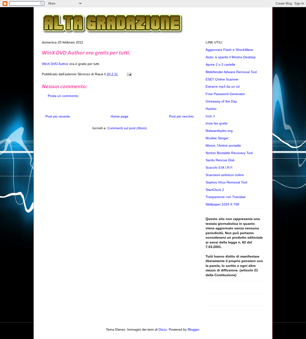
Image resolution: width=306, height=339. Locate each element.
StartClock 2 (215, 190)
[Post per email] (128, 74)
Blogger (193, 329)
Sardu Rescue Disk (220, 160)
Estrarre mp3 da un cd (223, 86)
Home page (119, 116)
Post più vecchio (181, 116)
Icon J (210, 116)
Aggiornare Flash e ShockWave (229, 50)
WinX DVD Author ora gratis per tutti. (86, 53)
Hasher (211, 109)
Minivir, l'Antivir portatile (223, 145)
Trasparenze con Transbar (226, 197)
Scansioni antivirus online (225, 175)
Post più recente (57, 116)
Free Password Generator (225, 94)
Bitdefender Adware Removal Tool (231, 72)
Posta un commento (63, 96)
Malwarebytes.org (219, 131)
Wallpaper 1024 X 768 (222, 204)
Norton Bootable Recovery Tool (229, 153)
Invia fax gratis (217, 123)
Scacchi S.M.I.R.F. (219, 167)
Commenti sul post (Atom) (127, 128)
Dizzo (162, 329)
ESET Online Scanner (222, 79)
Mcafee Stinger (217, 138)
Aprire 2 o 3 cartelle (220, 64)
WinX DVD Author (55, 64)
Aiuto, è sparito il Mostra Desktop (231, 57)
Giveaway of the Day (221, 101)
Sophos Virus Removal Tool (226, 182)
